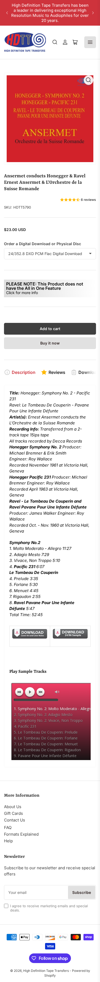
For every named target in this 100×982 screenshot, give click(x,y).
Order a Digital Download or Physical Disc (42, 243)
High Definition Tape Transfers (46, 971)
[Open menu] (90, 42)
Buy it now (50, 343)
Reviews (57, 372)
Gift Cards (13, 813)
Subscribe (81, 892)
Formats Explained (21, 834)
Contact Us (14, 820)
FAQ (7, 827)
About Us (12, 806)
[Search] (55, 42)
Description (23, 372)
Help (8, 840)
